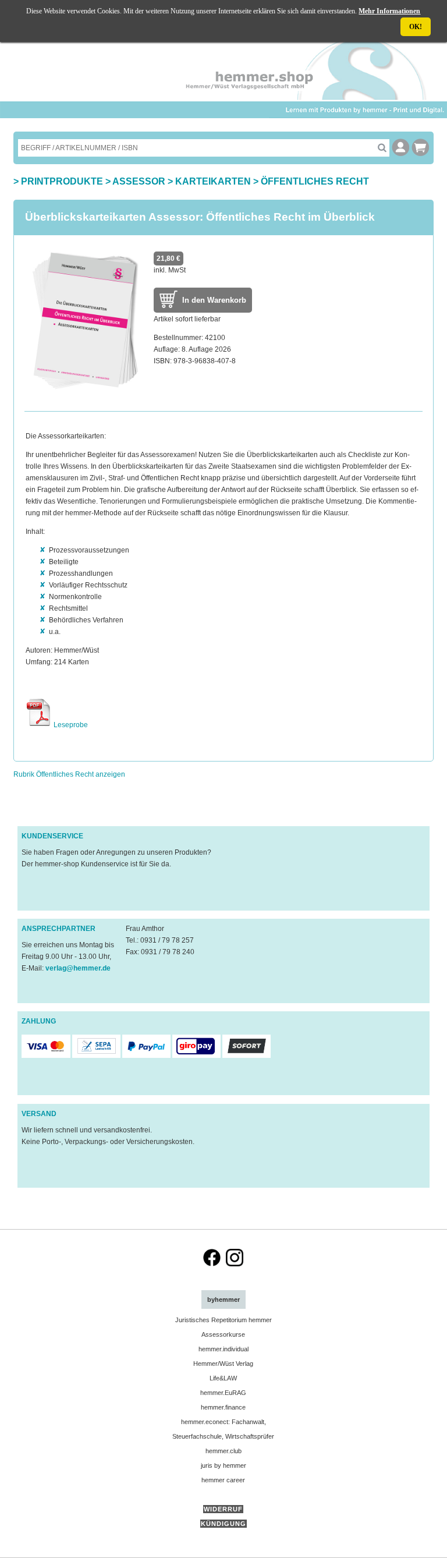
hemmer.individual (223, 1348)
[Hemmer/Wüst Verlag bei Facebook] (212, 1263)
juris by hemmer (223, 1465)
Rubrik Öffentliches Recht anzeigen (69, 774)
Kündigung (223, 1523)
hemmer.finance (223, 1407)
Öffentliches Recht (315, 181)
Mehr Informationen (389, 11)
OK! (415, 27)
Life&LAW (223, 1378)
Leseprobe (70, 725)
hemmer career (223, 1479)
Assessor (138, 181)
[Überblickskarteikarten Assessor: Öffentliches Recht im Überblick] (84, 394)
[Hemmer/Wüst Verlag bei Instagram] (234, 1263)
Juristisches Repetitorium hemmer (223, 1319)
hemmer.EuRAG (223, 1392)
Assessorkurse (223, 1334)
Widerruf (223, 1509)
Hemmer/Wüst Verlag (223, 1363)
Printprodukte (62, 181)
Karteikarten (213, 181)
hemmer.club (223, 1450)
